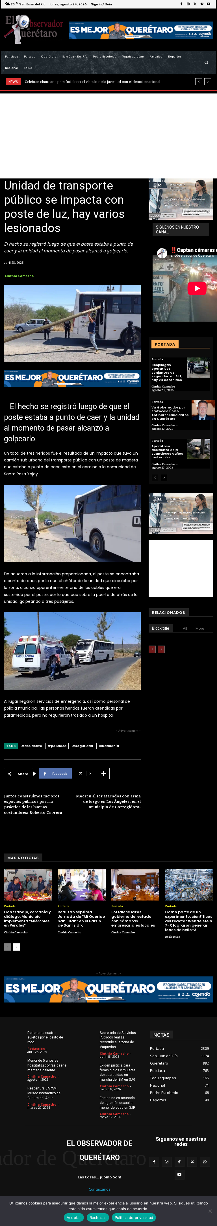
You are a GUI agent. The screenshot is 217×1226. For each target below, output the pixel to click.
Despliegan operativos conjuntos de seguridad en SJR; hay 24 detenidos (166, 372)
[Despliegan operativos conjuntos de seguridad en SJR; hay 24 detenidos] (198, 367)
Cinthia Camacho (19, 276)
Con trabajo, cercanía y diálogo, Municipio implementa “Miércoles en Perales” (27, 918)
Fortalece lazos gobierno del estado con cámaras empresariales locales (133, 918)
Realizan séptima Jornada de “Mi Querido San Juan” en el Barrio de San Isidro (81, 918)
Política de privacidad (134, 1217)
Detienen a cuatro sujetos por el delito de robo (45, 1037)
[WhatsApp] (205, 1162)
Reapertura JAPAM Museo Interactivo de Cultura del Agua (43, 1093)
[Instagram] (188, 4)
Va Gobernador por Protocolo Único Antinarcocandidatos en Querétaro (170, 413)
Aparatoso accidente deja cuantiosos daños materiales (167, 452)
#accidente (31, 746)
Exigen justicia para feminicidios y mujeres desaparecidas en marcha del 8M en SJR (118, 1072)
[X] (195, 4)
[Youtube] (208, 4)
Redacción (172, 936)
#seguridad (82, 746)
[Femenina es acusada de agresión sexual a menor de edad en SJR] (87, 1102)
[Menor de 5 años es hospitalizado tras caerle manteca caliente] (14, 1064)
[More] (104, 773)
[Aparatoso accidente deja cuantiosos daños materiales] (198, 449)
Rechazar (98, 1217)
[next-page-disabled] (161, 649)
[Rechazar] (210, 1211)
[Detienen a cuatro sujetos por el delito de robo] (14, 1037)
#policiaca (57, 746)
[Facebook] (181, 4)
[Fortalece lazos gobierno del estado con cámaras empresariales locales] (135, 885)
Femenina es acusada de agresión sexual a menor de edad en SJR (117, 1103)
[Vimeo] (201, 4)
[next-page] (164, 478)
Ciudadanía (109, 746)
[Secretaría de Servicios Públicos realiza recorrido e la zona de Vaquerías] (87, 1037)
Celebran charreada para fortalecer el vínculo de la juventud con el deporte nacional (92, 82)
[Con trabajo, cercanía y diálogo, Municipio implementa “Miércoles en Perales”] (28, 885)
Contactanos (99, 1189)
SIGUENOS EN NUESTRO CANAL (177, 229)
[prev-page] (155, 478)
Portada (157, 359)
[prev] (198, 81)
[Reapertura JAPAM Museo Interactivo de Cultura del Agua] (14, 1092)
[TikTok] (180, 1162)
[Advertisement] (108, 136)
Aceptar (74, 1217)
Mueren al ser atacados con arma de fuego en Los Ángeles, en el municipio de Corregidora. (108, 801)
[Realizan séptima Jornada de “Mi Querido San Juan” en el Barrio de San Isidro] (82, 885)
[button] (206, 62)
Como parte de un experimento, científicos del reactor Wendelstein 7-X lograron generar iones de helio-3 (188, 920)
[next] (207, 81)
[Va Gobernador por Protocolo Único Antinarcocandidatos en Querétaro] (203, 410)
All (185, 628)
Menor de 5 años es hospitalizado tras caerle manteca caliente (46, 1065)
